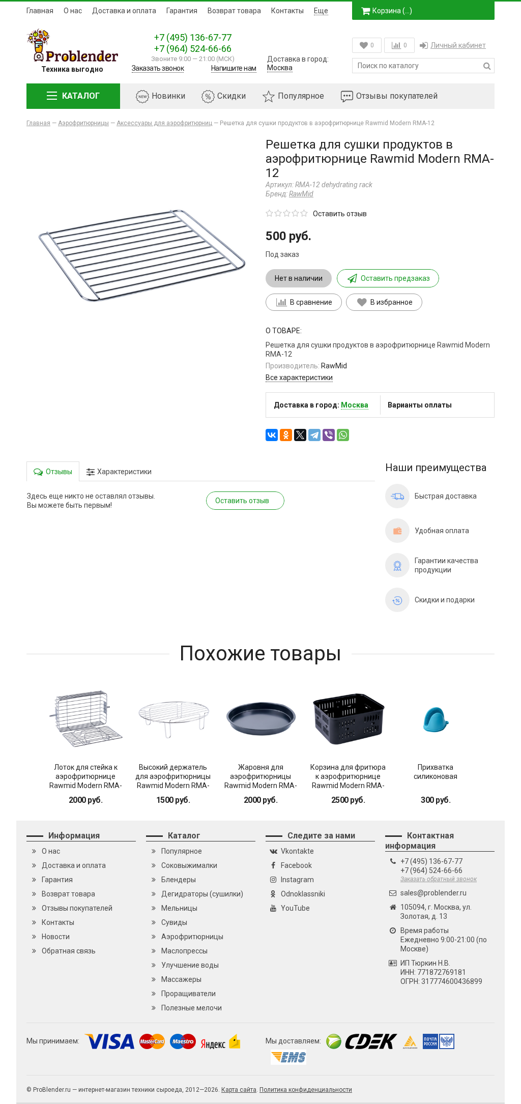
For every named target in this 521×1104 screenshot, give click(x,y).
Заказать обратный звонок (438, 879)
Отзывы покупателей (397, 96)
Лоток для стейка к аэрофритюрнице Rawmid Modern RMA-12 (85, 781)
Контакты (287, 11)
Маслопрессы (184, 951)
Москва (280, 68)
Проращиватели (188, 994)
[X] (300, 435)
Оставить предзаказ (395, 278)
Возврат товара (234, 11)
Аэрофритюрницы (192, 937)
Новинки (168, 96)
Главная (39, 11)
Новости (56, 937)
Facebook (296, 865)
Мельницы (179, 908)
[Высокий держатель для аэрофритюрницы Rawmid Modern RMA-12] (173, 719)
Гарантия (181, 11)
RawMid (301, 194)
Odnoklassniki (303, 894)
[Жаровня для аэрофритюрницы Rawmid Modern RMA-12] (260, 719)
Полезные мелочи (191, 1008)
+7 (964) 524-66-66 (192, 48)
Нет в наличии (299, 278)
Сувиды (174, 922)
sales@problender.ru (433, 893)
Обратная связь (69, 951)
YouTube (295, 908)
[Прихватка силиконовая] (435, 719)
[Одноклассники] (286, 435)
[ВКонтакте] (272, 435)
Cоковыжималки (189, 865)
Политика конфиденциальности (305, 1089)
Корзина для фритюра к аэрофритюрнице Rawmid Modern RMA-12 (348, 781)
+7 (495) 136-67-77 (192, 37)
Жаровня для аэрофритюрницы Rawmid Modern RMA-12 (260, 781)
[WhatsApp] (343, 435)
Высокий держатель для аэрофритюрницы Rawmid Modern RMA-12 (173, 781)
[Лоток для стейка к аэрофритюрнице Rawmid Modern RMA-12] (85, 719)
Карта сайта (238, 1089)
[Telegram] (314, 435)
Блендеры (178, 880)
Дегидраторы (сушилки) (202, 894)
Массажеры (181, 979)
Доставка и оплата (124, 11)
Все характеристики (299, 377)
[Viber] (329, 435)
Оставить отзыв (340, 214)
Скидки (231, 96)
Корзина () (392, 11)
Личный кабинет (458, 45)
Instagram (297, 880)
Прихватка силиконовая (435, 771)
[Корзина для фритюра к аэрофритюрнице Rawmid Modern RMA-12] (348, 719)
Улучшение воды (190, 965)
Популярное (301, 96)
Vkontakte (297, 851)
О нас (73, 11)
